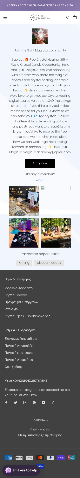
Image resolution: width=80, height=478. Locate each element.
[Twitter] (15, 402)
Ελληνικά (38, 420)
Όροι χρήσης (13, 367)
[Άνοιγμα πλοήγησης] (5, 17)
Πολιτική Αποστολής (19, 345)
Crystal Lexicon (16, 295)
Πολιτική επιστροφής (19, 353)
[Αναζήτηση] (68, 17)
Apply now (40, 163)
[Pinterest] (34, 402)
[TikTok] (52, 402)
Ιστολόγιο (11, 309)
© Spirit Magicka (40, 429)
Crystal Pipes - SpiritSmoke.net (27, 316)
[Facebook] (6, 402)
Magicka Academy (19, 288)
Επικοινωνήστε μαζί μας (21, 338)
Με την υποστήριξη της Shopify (40, 435)
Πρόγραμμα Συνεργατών (21, 302)
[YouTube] (43, 402)
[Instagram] (24, 402)
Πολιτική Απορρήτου (19, 360)
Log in (40, 179)
